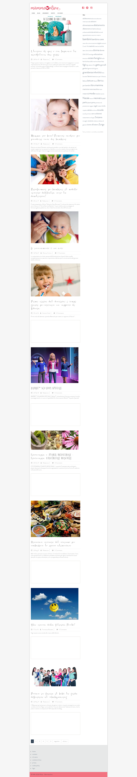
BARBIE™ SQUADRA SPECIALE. (46, 388)
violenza (95, 121)
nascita (102, 94)
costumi (104, 43)
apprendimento (87, 35)
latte (103, 73)
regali (95, 106)
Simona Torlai (46, 313)
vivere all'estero (92, 124)
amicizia (90, 32)
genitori (85, 68)
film (94, 65)
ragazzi (91, 106)
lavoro (90, 76)
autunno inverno (96, 35)
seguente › (57, 741)
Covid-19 (85, 46)
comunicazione (92, 43)
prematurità (98, 103)
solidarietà (98, 113)
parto (85, 102)
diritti (87, 50)
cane (102, 39)
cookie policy (36, 766)
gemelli (103, 64)
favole (102, 58)
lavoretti (85, 76)
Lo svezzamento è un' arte (47, 248)
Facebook (83, 7)
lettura (85, 81)
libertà (95, 81)
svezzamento (86, 118)
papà (103, 98)
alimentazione (88, 25)
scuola (100, 110)
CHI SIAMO (60, 13)
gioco (96, 68)
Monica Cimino (47, 253)
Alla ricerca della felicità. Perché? (53, 625)
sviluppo (92, 118)
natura (91, 98)
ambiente (85, 32)
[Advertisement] (55, 83)
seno (93, 113)
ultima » (65, 741)
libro (93, 85)
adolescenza (87, 18)
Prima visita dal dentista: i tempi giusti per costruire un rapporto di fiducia (53, 305)
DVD (87, 54)
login (33, 768)
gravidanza (88, 72)
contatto (34, 754)
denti (84, 50)
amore (96, 32)
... (50, 68)
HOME (33, 13)
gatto (98, 64)
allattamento (99, 25)
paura (89, 102)
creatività (91, 46)
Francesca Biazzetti (47, 629)
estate (91, 58)
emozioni (85, 58)
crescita (97, 46)
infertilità (97, 72)
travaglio (85, 121)
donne (102, 50)
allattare (98, 29)
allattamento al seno (89, 28)
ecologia (91, 54)
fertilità (85, 61)
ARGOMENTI (45, 13)
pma (93, 102)
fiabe (102, 61)
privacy (34, 763)
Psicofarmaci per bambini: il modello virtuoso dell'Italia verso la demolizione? (54, 193)
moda (92, 93)
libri (99, 80)
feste (99, 61)
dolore (91, 50)
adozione (93, 19)
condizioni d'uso (36, 760)
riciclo (103, 106)
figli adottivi (89, 65)
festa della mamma (92, 61)
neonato (98, 98)
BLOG (38, 13)
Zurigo (101, 124)
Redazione (46, 59)
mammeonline (94, 89)
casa (84, 43)
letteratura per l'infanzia (99, 76)
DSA (84, 54)
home (34, 751)
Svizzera (98, 117)
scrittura (94, 110)
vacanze (90, 121)
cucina (101, 46)
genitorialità (91, 68)
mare (100, 89)
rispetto (85, 110)
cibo (86, 43)
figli (84, 64)
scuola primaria (87, 114)
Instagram (91, 8)
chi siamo (35, 757)
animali (101, 32)
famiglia (97, 58)
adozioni (93, 21)
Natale (86, 98)
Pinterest (87, 7)
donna (96, 50)
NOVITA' (53, 13)
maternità (86, 93)
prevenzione (86, 106)
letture (90, 80)
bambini (87, 39)
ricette (99, 106)
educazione (98, 54)
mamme (86, 89)
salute (89, 110)
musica (97, 93)
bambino (95, 39)
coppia (99, 43)
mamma (99, 85)
